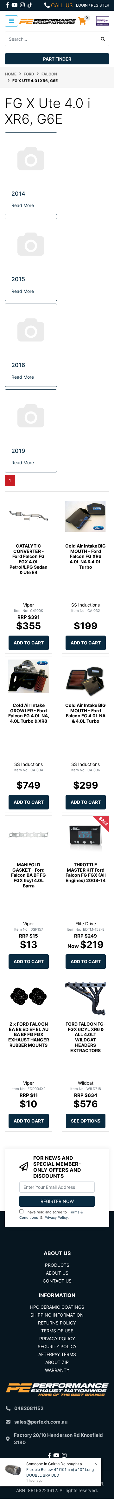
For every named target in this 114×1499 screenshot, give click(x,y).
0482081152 (28, 1408)
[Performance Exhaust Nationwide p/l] (47, 21)
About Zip (57, 1362)
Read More (22, 205)
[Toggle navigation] (11, 21)
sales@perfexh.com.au (40, 1422)
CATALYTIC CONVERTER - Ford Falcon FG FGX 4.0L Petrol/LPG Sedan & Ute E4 (29, 559)
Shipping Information (57, 1315)
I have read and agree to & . (51, 1215)
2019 (18, 450)
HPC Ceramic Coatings (57, 1307)
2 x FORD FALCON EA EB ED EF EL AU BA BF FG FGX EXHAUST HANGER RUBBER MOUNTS (28, 1034)
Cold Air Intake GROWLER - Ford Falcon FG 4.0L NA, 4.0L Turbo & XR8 (28, 713)
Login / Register (92, 5)
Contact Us (57, 1280)
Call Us (62, 5)
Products (57, 1265)
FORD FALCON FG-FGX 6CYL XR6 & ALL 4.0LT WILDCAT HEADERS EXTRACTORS (86, 1037)
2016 (18, 365)
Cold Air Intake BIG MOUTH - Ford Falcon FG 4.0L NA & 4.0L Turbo (85, 713)
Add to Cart (29, 642)
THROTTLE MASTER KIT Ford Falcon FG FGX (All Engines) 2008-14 (86, 872)
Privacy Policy (56, 1217)
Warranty (57, 1370)
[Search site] (103, 39)
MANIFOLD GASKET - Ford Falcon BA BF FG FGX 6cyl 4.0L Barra (28, 875)
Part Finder (57, 59)
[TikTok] (29, 4)
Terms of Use (57, 1330)
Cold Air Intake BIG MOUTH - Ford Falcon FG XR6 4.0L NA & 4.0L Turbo (85, 556)
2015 (18, 279)
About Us (57, 1273)
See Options (85, 1120)
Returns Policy (57, 1322)
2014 (18, 193)
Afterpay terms (57, 1354)
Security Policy (57, 1346)
